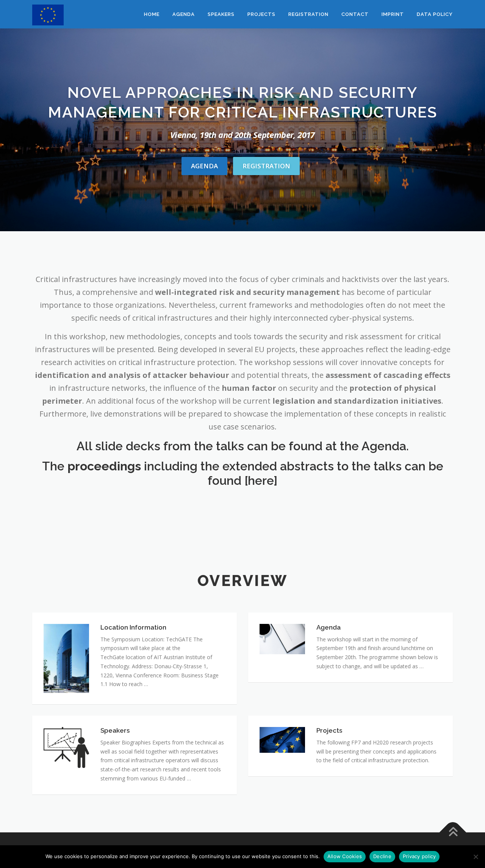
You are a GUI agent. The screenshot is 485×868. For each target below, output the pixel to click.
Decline (382, 856)
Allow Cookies (344, 856)
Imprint (393, 14)
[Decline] (475, 856)
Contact (355, 14)
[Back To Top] (453, 832)
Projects (261, 14)
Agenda (183, 14)
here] (262, 480)
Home (152, 14)
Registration (308, 14)
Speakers (221, 14)
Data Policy (435, 14)
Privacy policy (419, 856)
